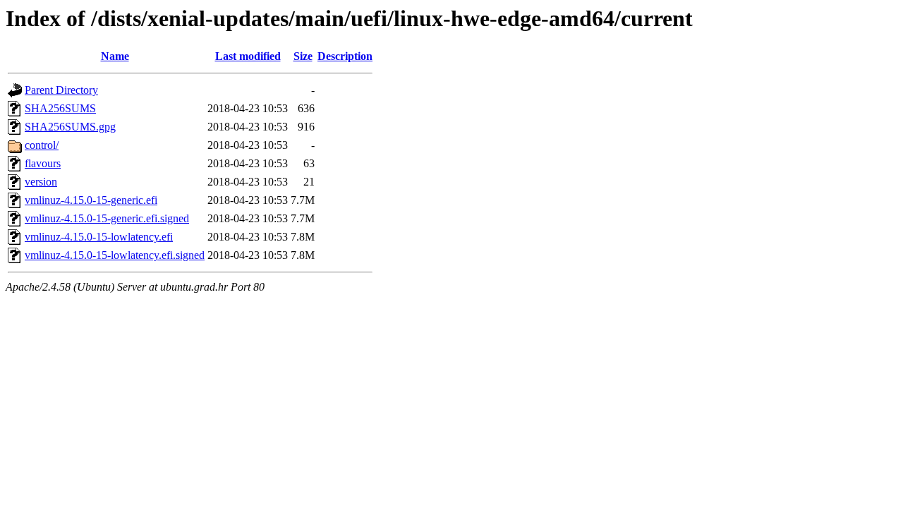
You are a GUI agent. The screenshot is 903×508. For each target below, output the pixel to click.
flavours (43, 163)
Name (115, 56)
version (41, 182)
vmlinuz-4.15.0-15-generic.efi (91, 200)
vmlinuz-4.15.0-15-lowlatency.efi (99, 237)
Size (303, 56)
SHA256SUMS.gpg (70, 127)
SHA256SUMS (60, 108)
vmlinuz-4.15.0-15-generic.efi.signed (107, 218)
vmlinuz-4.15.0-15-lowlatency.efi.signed (115, 255)
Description (344, 56)
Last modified (248, 56)
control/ (42, 145)
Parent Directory (61, 90)
